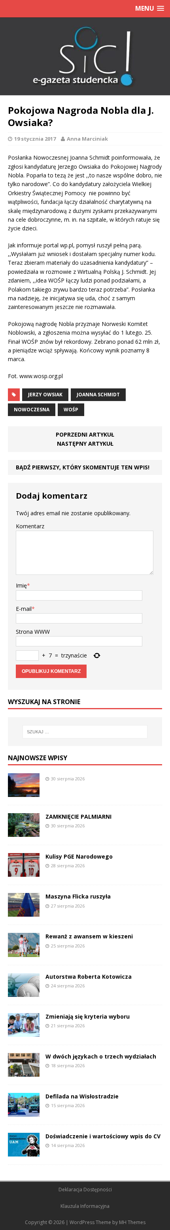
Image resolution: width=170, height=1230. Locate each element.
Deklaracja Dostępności (85, 1189)
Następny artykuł (85, 443)
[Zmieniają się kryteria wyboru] (24, 1032)
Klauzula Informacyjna (85, 1206)
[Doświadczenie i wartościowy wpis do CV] (24, 1152)
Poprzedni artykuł (85, 434)
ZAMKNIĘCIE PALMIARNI (78, 816)
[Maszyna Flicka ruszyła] (24, 912)
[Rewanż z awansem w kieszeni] (24, 952)
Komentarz (30, 526)
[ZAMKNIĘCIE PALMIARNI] (24, 832)
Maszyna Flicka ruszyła (78, 896)
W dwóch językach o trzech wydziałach (100, 1056)
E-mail (24, 608)
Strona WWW (33, 631)
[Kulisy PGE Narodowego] (24, 872)
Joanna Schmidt (98, 394)
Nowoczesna (31, 409)
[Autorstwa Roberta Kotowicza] (24, 992)
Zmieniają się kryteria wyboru (87, 1016)
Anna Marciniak (87, 138)
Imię (21, 585)
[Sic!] (85, 56)
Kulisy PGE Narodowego (79, 856)
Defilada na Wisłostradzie (82, 1096)
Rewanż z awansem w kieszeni (89, 936)
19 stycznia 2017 (35, 138)
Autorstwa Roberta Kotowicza (88, 976)
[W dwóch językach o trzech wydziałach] (24, 1072)
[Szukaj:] (85, 731)
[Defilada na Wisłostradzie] (24, 1112)
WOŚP (71, 409)
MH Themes (132, 1222)
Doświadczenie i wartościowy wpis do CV (103, 1136)
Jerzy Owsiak (45, 394)
